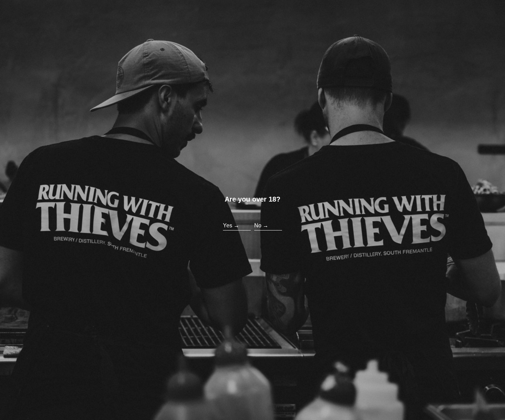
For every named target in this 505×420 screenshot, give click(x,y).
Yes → (231, 225)
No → (261, 225)
